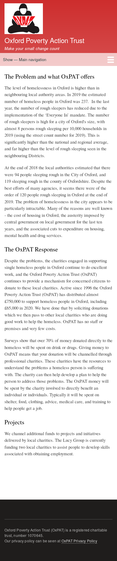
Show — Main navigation (24, 59)
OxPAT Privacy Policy (79, 540)
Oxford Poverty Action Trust (44, 40)
